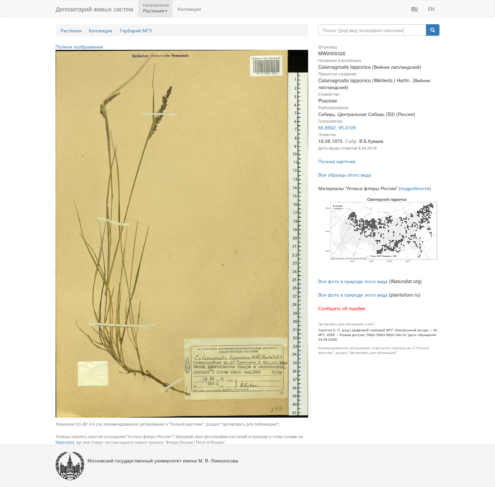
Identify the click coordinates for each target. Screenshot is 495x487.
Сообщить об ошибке (341, 308)
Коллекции (189, 8)
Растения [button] (153, 10)
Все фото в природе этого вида (353, 281)
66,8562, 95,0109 (337, 127)
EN (431, 8)
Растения (71, 30)
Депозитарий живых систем (94, 8)
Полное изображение (79, 46)
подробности (415, 188)
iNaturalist (65, 442)
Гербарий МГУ (136, 30)
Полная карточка (337, 161)
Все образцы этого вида (344, 174)
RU (414, 8)
